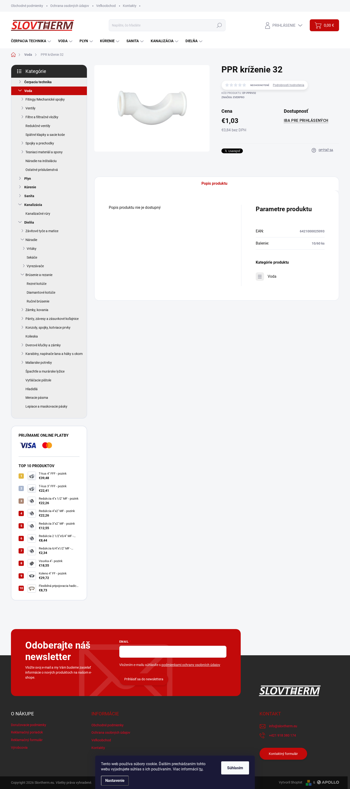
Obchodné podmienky (27, 6)
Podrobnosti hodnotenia (288, 85)
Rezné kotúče (36, 284)
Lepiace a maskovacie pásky (46, 406)
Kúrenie (30, 187)
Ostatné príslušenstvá (41, 170)
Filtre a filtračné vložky (41, 117)
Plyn (27, 178)
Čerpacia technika (38, 82)
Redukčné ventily (37, 126)
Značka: (233, 97)
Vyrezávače (35, 266)
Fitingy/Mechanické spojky (45, 99)
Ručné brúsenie (38, 301)
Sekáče (32, 257)
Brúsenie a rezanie (38, 275)
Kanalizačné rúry (37, 213)
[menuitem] (31, 41)
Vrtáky (31, 249)
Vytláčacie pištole (38, 380)
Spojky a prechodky (39, 143)
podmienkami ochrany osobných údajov (190, 665)
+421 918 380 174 (282, 735)
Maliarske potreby (38, 362)
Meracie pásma (36, 398)
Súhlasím (235, 768)
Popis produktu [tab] (214, 183)
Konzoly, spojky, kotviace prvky (47, 327)
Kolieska (31, 336)
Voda (28, 91)
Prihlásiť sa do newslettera (143, 679)
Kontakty (129, 6)
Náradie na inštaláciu (41, 161)
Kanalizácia (33, 205)
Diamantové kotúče (41, 292)
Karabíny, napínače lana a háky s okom (54, 354)
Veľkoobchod (106, 6)
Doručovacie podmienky (28, 725)
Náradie (31, 240)
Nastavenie (115, 780)
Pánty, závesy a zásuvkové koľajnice (52, 319)
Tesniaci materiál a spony (44, 152)
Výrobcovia (19, 747)
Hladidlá (31, 389)
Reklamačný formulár (27, 740)
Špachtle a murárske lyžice (45, 371)
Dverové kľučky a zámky (43, 345)
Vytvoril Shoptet (290, 782)
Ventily (30, 108)
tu (201, 769)
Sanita (29, 196)
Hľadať (219, 25)
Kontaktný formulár (283, 754)
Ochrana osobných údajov (69, 6)
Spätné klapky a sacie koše (45, 135)
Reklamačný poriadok (27, 732)
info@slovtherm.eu (283, 726)
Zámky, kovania (36, 310)
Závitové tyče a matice (41, 231)
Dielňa (29, 222)
